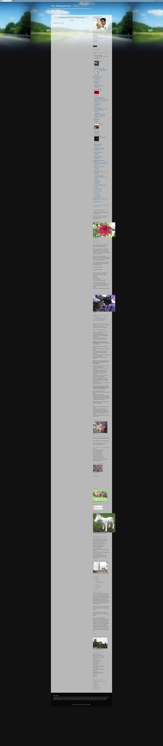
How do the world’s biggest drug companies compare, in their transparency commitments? (100, 115)
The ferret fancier (98, 103)
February (97, 586)
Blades (100, 61)
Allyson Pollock (97, 194)
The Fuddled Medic (98, 152)
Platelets (96, 153)
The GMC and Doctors (97, 38)
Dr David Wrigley (97, 107)
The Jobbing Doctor (61, 6)
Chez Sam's (96, 192)
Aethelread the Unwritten (98, 149)
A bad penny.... (96, 40)
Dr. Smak (96, 187)
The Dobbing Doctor (98, 97)
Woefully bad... (96, 37)
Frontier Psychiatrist (98, 175)
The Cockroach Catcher (99, 68)
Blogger (88, 704)
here (98, 217)
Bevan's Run (97, 170)
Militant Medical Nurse (99, 166)
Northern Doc (97, 123)
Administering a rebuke (98, 157)
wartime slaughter (101, 251)
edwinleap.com (97, 201)
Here (94, 215)
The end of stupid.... (97, 687)
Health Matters (97, 196)
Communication (97, 182)
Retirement (96, 120)
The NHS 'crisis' (97, 104)
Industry (100, 90)
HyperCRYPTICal (97, 89)
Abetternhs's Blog (98, 77)
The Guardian (96, 206)
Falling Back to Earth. (98, 145)
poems (95, 258)
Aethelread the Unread (99, 148)
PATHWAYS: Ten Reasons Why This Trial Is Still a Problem (101, 57)
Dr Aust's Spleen (97, 156)
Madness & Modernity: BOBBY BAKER (103, 70)
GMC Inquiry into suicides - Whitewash (103, 137)
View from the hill (98, 144)
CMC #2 (95, 82)
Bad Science (97, 113)
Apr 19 (97, 581)
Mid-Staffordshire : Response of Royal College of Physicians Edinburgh (101, 163)
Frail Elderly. (101, 124)
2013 (95, 588)
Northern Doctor (97, 189)
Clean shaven (96, 132)
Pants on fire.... (96, 688)
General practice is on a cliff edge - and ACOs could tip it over (100, 110)
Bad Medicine (97, 81)
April (96, 579)
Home (71, 20)
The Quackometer (98, 55)
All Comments (97, 508)
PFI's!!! (95, 167)
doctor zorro (97, 60)
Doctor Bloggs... (97, 135)
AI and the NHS (97, 78)
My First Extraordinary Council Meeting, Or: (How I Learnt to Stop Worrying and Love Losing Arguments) (101, 99)
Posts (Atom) (61, 23)
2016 (95, 578)
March (96, 585)
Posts (95, 506)
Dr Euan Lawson (97, 85)
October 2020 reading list (99, 86)
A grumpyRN (97, 119)
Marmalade (95, 41)
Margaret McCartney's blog (100, 185)
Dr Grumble (96, 131)
